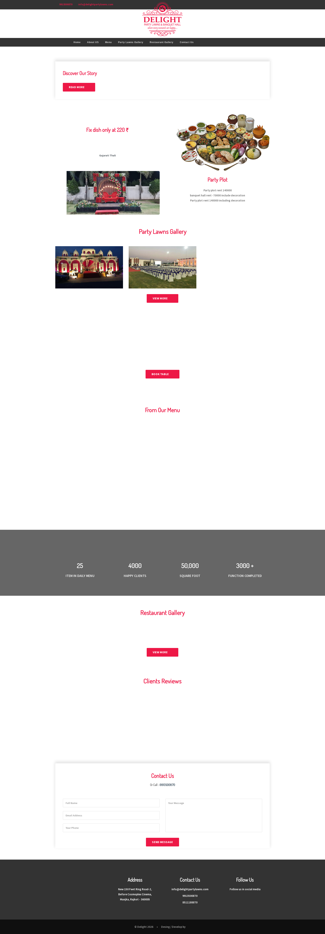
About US (93, 42)
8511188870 (189, 902)
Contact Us (187, 42)
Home (77, 42)
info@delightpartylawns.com (95, 4)
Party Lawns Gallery (130, 42)
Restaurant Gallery (161, 42)
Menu (108, 42)
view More (160, 298)
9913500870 (65, 4)
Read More (77, 87)
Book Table (161, 374)
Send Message (162, 842)
